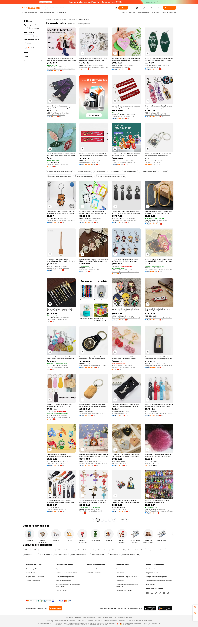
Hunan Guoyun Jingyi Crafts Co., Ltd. (123, 162)
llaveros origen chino (98, 554)
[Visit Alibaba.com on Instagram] (160, 593)
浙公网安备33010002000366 (132, 624)
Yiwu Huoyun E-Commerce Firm (57, 319)
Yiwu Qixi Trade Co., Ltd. (152, 222)
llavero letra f (30, 554)
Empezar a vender (152, 573)
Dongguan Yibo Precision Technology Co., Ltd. (61, 69)
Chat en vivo (120, 573)
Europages (129, 617)
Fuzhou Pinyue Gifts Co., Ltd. (56, 115)
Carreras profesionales (33, 580)
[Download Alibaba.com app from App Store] (150, 608)
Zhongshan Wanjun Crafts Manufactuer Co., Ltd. (159, 365)
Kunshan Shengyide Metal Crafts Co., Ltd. (92, 365)
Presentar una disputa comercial (126, 576)
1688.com (78, 617)
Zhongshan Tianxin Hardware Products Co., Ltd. (93, 67)
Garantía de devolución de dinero (66, 573)
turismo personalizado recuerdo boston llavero (111, 176)
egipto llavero (104, 549)
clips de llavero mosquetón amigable (60, 176)
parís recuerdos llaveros (158, 549)
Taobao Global (107, 617)
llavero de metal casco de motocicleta (60, 171)
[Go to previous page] (93, 520)
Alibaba (48, 19)
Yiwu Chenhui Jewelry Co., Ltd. (89, 270)
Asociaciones (150, 584)
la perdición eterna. (131, 171)
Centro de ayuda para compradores (127, 569)
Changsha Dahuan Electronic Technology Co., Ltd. (126, 318)
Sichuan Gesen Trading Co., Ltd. (122, 413)
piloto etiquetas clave (48, 549)
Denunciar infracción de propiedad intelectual (127, 585)
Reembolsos (120, 580)
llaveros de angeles (61, 554)
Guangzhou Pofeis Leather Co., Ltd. (58, 268)
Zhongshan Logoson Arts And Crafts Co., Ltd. (93, 413)
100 (122, 520)
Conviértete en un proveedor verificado (159, 580)
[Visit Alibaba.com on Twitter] (155, 593)
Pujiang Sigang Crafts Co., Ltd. (121, 509)
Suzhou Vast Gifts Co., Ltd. (120, 67)
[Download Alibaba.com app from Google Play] (165, 608)
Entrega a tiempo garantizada (65, 576)
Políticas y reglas (61, 590)
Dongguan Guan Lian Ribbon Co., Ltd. (124, 116)
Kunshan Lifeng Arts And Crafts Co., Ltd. (157, 115)
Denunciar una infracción (124, 590)
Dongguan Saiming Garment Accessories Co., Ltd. (61, 220)
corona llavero (101, 171)
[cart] (143, 8)
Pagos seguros (60, 569)
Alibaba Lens (35, 608)
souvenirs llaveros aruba (67, 549)
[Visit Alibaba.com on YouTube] (164, 593)
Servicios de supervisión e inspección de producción (68, 585)
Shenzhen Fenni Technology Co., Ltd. (58, 417)
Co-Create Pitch (31, 573)
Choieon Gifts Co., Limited (153, 67)
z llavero (164, 171)
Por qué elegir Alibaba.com (34, 569)
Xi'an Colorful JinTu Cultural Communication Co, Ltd (159, 270)
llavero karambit (31, 549)
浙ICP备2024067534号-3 (152, 624)
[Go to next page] (126, 520)
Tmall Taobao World (89, 617)
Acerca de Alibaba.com (33, 564)
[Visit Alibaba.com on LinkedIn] (151, 593)
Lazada (99, 617)
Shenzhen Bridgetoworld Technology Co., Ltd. (126, 272)
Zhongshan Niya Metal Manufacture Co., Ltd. (126, 220)
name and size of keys (79, 554)
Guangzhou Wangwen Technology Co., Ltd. (158, 413)
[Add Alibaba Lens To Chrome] (55, 608)
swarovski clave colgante (137, 549)
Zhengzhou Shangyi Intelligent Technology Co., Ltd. (93, 463)
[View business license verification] (118, 624)
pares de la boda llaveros (131, 554)
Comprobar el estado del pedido (156, 576)
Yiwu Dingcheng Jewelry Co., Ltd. (57, 367)
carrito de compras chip (87, 549)
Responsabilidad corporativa (35, 576)
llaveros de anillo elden (149, 171)
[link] (195, 607)
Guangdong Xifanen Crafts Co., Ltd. (58, 463)
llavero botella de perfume (84, 176)
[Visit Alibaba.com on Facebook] (147, 593)
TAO (115, 617)
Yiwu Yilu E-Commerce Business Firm (91, 511)
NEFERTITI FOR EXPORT (152, 463)
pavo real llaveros (45, 554)
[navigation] (33, 269)
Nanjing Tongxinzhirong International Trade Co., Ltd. (159, 511)
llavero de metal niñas (84, 171)
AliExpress (69, 617)
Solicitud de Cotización (93, 573)
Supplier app (111, 608)
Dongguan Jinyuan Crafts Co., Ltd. (58, 164)
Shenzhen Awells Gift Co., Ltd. (88, 162)
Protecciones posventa (63, 580)
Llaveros (72, 19)
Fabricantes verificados (93, 569)
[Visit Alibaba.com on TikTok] (168, 593)
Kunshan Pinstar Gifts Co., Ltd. (121, 463)
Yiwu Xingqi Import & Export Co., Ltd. (123, 367)
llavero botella (114, 554)
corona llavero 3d (119, 549)
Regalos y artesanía (60, 19)
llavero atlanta (115, 171)
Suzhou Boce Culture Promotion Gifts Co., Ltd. (159, 318)
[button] (116, 8)
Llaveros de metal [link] (83, 19)
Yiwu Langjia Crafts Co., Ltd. (88, 220)
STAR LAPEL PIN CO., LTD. (153, 162)
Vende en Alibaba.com (153, 569)
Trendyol (121, 617)
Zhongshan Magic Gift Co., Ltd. (56, 509)
